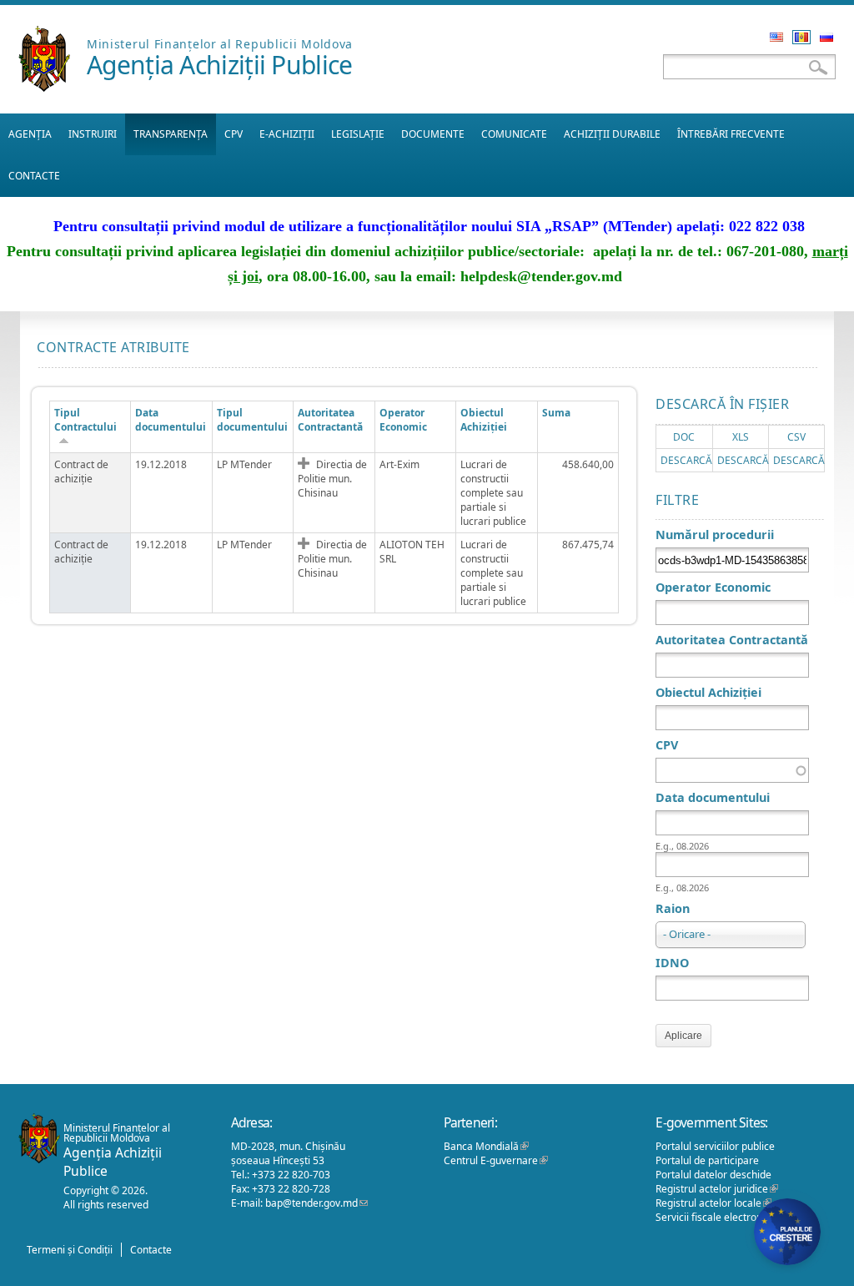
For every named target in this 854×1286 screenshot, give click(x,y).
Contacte (34, 176)
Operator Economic (713, 587)
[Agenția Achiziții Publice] (44, 87)
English (776, 37)
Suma (556, 413)
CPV (233, 134)
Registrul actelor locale (713, 1203)
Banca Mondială (486, 1146)
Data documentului (170, 420)
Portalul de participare (707, 1160)
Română (801, 37)
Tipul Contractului (85, 420)
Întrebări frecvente (731, 134)
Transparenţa (170, 134)
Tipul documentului (252, 420)
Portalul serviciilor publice (715, 1146)
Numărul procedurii (715, 534)
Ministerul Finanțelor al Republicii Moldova (220, 44)
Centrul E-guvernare (496, 1160)
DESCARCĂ (686, 460)
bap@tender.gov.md (316, 1203)
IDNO (672, 963)
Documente (433, 134)
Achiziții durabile (612, 134)
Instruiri (92, 134)
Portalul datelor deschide (713, 1174)
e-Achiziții (286, 134)
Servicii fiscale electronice (721, 1217)
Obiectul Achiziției (483, 420)
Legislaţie (357, 134)
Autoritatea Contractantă (330, 420)
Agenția (30, 134)
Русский (826, 37)
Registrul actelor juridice (717, 1189)
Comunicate (514, 134)
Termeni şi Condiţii (70, 1250)
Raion (673, 908)
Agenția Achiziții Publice (220, 65)
